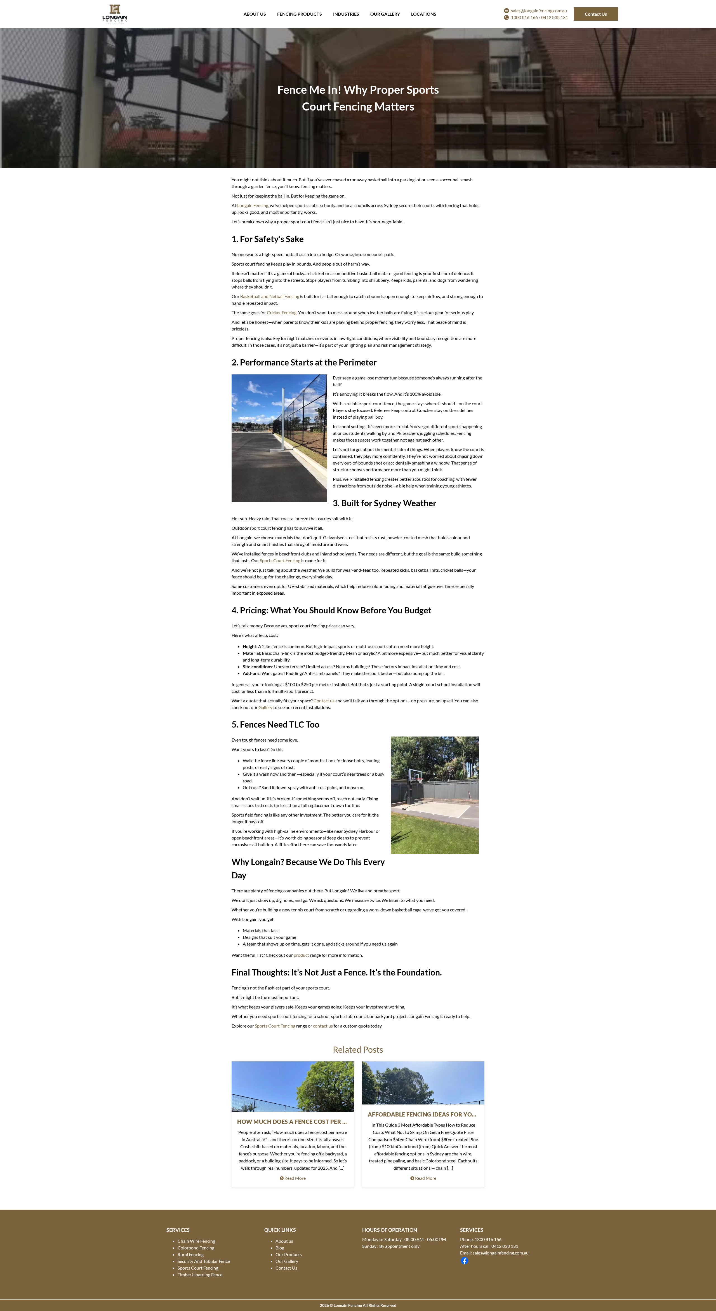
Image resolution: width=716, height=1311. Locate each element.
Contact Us (596, 14)
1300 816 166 (488, 1239)
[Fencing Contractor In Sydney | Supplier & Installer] (115, 14)
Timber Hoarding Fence (200, 1274)
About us (284, 1241)
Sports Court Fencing (198, 1267)
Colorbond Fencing (196, 1247)
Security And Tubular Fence (204, 1261)
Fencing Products (299, 14)
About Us (255, 14)
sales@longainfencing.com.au (539, 10)
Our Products (288, 1254)
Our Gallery (385, 14)
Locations (423, 14)
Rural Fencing (191, 1254)
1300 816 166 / (526, 17)
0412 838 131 (554, 17)
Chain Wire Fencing (196, 1241)
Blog (279, 1247)
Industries (346, 14)
